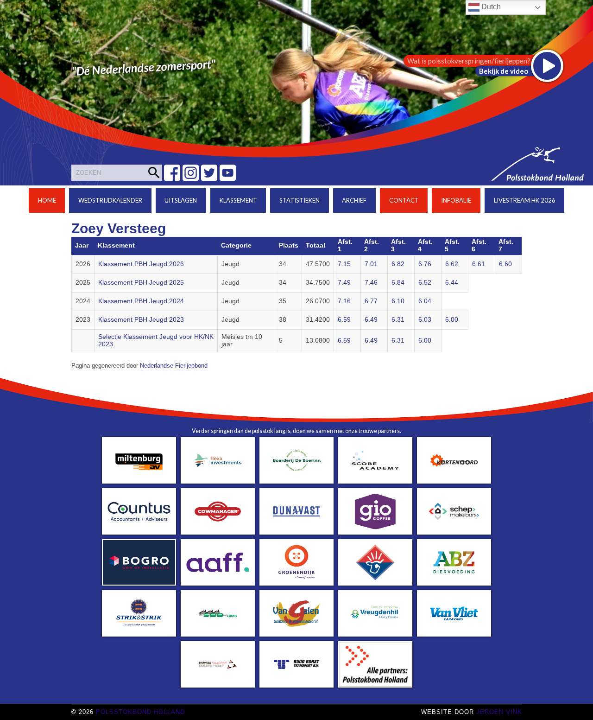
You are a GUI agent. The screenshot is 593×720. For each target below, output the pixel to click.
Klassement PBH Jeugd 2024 (141, 301)
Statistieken (299, 200)
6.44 (451, 282)
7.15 (344, 264)
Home (47, 200)
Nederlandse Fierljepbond (174, 366)
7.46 (371, 282)
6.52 (424, 282)
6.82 (397, 264)
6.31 (397, 319)
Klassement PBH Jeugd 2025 (141, 282)
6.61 (478, 264)
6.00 (451, 319)
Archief (354, 200)
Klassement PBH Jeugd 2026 (141, 264)
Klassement (238, 200)
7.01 (371, 264)
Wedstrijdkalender (110, 200)
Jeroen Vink (499, 711)
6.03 (424, 319)
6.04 (424, 301)
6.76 (424, 264)
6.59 (344, 319)
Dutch (490, 7)
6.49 (371, 319)
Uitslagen (180, 200)
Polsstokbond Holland (140, 711)
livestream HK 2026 (524, 200)
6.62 (451, 264)
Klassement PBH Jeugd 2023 (141, 319)
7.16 (344, 301)
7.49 (344, 282)
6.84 (397, 282)
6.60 (505, 264)
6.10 (397, 301)
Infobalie (456, 200)
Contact (404, 200)
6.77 (371, 301)
